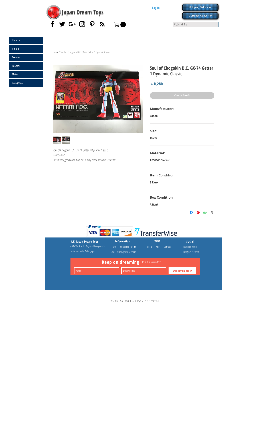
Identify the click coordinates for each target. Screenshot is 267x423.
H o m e (16, 40)
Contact (167, 246)
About (160, 246)
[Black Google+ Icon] (72, 24)
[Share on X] (212, 212)
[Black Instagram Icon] (82, 24)
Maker (15, 74)
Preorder (16, 57)
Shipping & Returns (128, 246)
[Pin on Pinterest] (198, 212)
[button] (120, 24)
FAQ (115, 246)
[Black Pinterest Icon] (92, 24)
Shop (151, 246)
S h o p (15, 49)
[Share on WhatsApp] (205, 212)
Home (55, 52)
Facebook (187, 246)
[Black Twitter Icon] (62, 24)
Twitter (194, 246)
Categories (17, 83)
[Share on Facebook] (191, 212)
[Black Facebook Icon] (52, 24)
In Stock (16, 66)
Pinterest (195, 251)
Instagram (187, 251)
